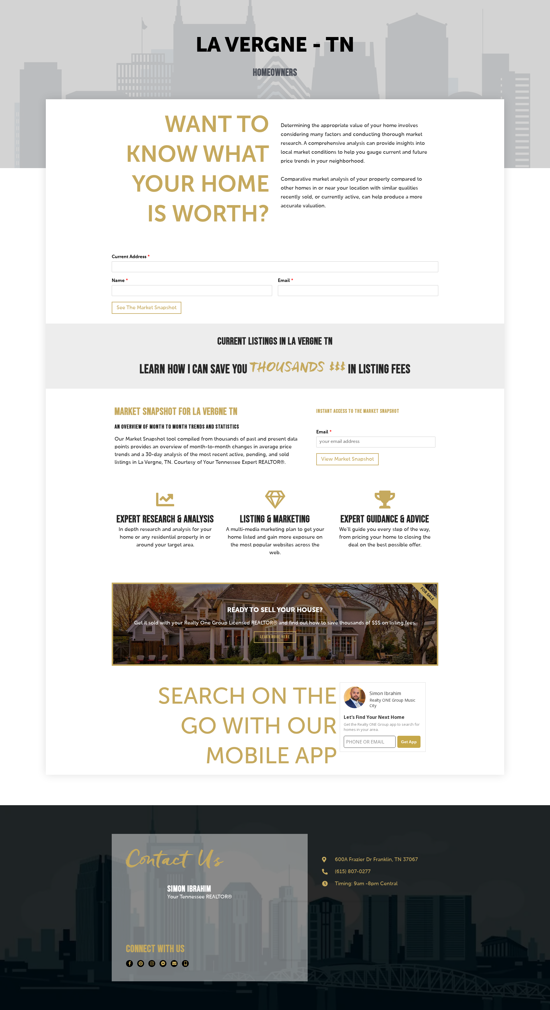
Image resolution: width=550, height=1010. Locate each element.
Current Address (131, 257)
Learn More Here (275, 637)
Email (285, 281)
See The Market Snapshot (146, 307)
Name (120, 281)
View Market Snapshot (347, 459)
